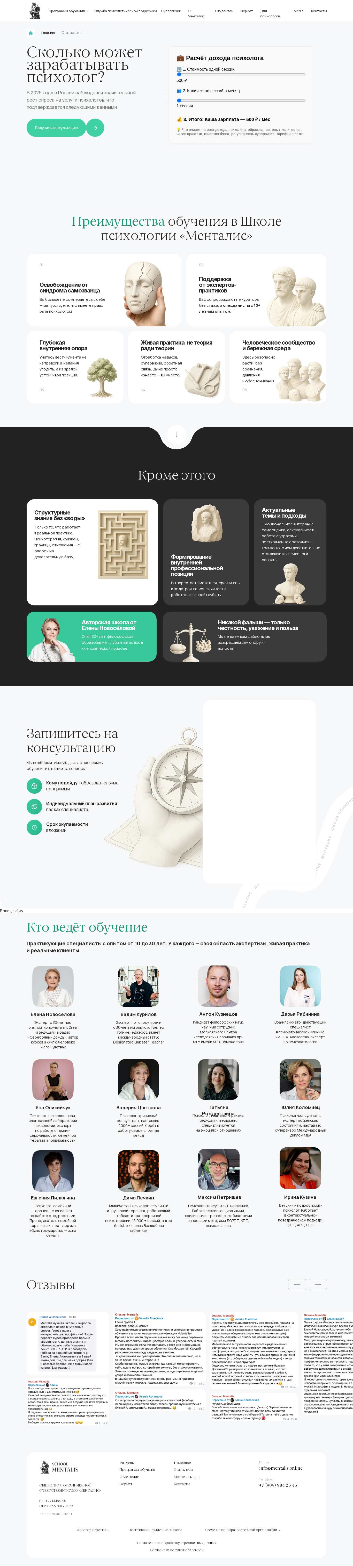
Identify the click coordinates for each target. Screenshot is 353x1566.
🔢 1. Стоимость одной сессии (206, 69)
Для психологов (270, 13)
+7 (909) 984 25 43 (278, 1485)
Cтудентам (224, 11)
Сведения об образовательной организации (241, 1530)
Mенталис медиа (187, 1477)
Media (299, 11)
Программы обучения (67, 11)
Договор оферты (91, 1530)
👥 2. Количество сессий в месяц (208, 91)
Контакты (319, 11)
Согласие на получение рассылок (176, 1550)
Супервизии (171, 11)
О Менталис (196, 13)
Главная (48, 32)
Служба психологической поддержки (125, 11)
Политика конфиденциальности (155, 1530)
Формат (246, 11)
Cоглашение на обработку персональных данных (176, 1543)
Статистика (183, 1469)
